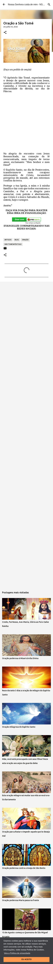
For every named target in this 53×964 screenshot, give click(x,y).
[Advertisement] (26, 122)
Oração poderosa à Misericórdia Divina (20, 658)
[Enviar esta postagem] (5, 249)
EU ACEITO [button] (26, 959)
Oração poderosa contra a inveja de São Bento (23, 868)
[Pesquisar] (49, 4)
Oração (25, 240)
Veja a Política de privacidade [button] (17, 953)
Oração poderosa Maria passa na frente (20, 900)
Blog (17, 240)
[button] (5, 32)
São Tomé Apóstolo (13, 244)
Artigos (8, 240)
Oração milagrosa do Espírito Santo (18, 727)
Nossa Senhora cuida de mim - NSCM (27, 4)
